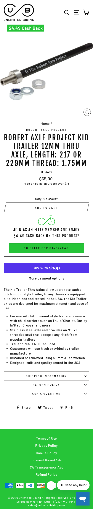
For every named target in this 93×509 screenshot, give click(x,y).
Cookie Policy (46, 453)
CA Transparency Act (46, 467)
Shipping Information (46, 376)
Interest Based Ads (47, 460)
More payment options (46, 278)
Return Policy (46, 384)
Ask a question (46, 393)
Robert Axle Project (46, 129)
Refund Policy (46, 474)
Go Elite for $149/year (46, 247)
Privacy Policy (46, 445)
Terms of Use (46, 438)
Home (45, 124)
